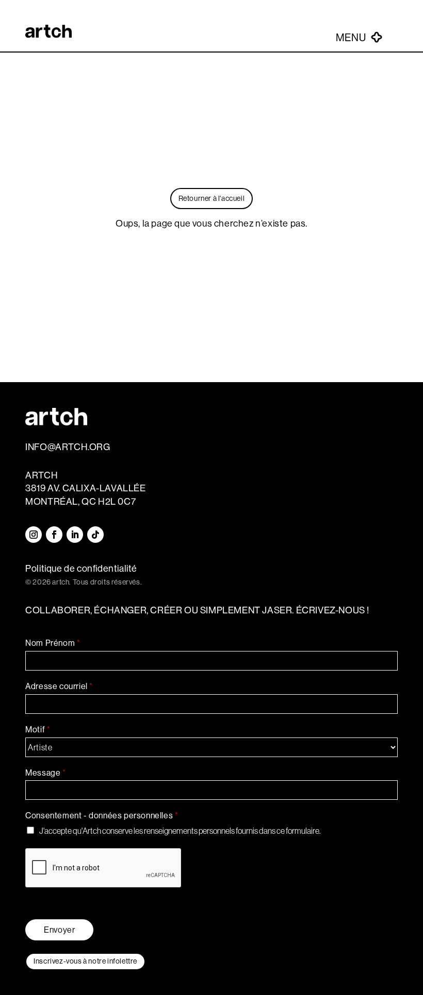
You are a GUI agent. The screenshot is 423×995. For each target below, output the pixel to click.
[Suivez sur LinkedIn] (75, 534)
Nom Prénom (52, 643)
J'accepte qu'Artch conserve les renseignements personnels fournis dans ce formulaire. (180, 830)
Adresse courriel (58, 686)
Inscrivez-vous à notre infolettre (85, 961)
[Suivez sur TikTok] (95, 534)
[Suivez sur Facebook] (54, 534)
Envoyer (59, 930)
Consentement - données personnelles (101, 815)
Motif (37, 729)
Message (45, 773)
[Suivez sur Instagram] (33, 534)
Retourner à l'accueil (211, 198)
